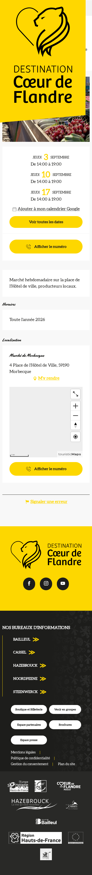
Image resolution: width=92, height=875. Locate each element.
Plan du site (66, 764)
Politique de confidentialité (30, 758)
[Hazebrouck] (34, 805)
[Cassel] (72, 805)
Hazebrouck (25, 665)
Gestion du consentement (29, 764)
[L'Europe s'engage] (17, 786)
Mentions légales (23, 752)
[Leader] (41, 786)
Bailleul (21, 639)
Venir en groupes (65, 709)
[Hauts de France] (35, 837)
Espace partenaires (29, 724)
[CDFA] (69, 786)
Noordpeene (25, 679)
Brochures (65, 724)
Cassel (19, 652)
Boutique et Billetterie (28, 709)
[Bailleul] (46, 821)
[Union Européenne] (75, 837)
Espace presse (29, 740)
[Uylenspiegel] (46, 854)
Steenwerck (25, 692)
